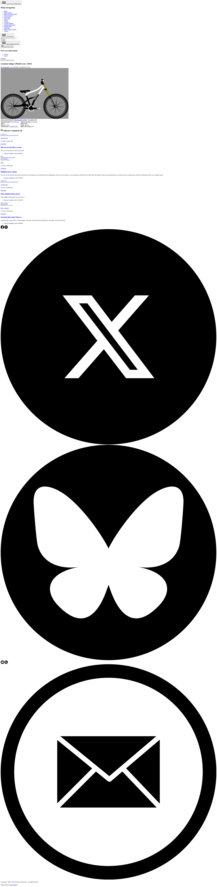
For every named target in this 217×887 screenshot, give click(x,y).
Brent (2, 162)
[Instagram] (6, 228)
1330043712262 (13, 126)
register (11, 153)
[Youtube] (2, 663)
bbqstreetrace (6, 67)
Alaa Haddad (13, 885)
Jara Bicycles (4, 138)
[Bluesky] (108, 659)
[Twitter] (108, 444)
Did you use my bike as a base (11, 147)
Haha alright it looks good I (10, 194)
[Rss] (6, 663)
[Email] (108, 879)
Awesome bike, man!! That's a (11, 217)
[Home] (3, 58)
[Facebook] (2, 228)
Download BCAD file (20, 120)
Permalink (3, 144)
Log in (6, 153)
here (54, 175)
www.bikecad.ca (4, 158)
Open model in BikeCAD (7, 120)
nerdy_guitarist (5, 208)
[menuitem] (5, 11)
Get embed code (32, 120)
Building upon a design (9, 172)
